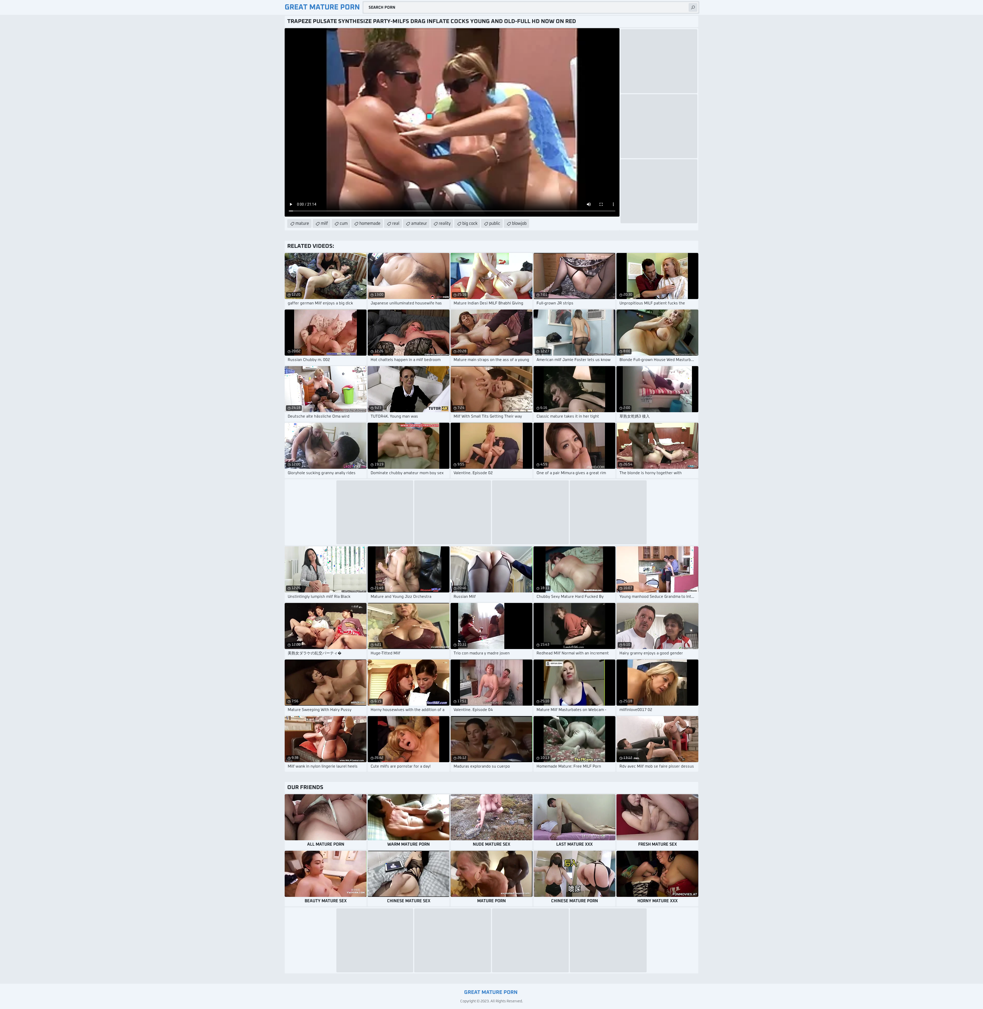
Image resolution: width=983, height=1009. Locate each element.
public (494, 223)
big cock (469, 223)
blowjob (519, 223)
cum (344, 223)
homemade (369, 223)
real (395, 223)
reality (445, 223)
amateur (419, 223)
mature (302, 223)
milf (324, 223)
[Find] (693, 7)
